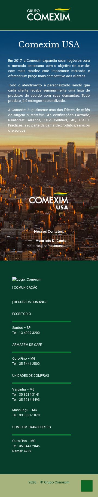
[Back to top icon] (87, 486)
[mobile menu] (90, 15)
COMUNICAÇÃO (25, 288)
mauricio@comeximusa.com (49, 246)
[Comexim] (49, 15)
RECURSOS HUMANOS (29, 302)
